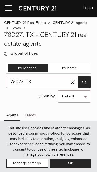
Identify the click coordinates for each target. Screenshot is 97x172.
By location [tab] (27, 68)
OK (70, 163)
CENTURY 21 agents (70, 23)
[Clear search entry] (72, 82)
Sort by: (49, 96)
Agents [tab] (12, 115)
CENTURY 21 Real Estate (25, 23)
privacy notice (47, 134)
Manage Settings (27, 163)
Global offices (24, 54)
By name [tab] (69, 68)
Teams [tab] (30, 115)
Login (88, 8)
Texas (16, 28)
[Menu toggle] (8, 8)
